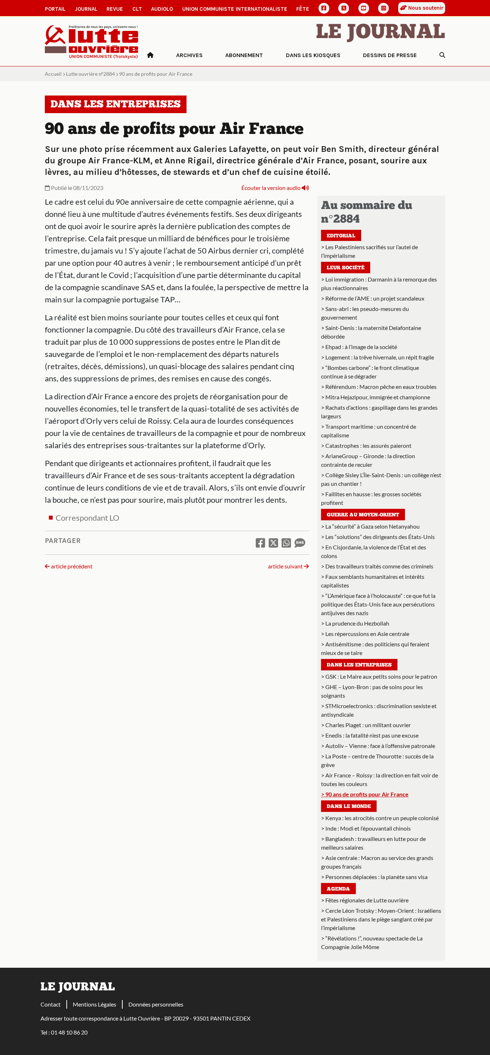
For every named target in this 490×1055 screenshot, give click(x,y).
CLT (137, 9)
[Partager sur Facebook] (260, 542)
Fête (302, 9)
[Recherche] (442, 55)
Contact (51, 1004)
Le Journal (380, 33)
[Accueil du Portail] (91, 41)
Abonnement (244, 55)
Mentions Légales (94, 1004)
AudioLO (162, 9)
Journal (86, 9)
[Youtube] (363, 8)
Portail (55, 9)
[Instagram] (383, 8)
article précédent (71, 566)
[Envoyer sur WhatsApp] (286, 542)
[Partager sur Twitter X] (273, 542)
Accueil (53, 74)
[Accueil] (150, 55)
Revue (115, 9)
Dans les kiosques (313, 55)
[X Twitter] (343, 8)
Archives (189, 55)
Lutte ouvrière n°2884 (90, 74)
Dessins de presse (390, 55)
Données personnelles (155, 1004)
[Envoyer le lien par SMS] (300, 542)
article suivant (286, 566)
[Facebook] (324, 8)
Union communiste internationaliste (234, 9)
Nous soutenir (425, 8)
